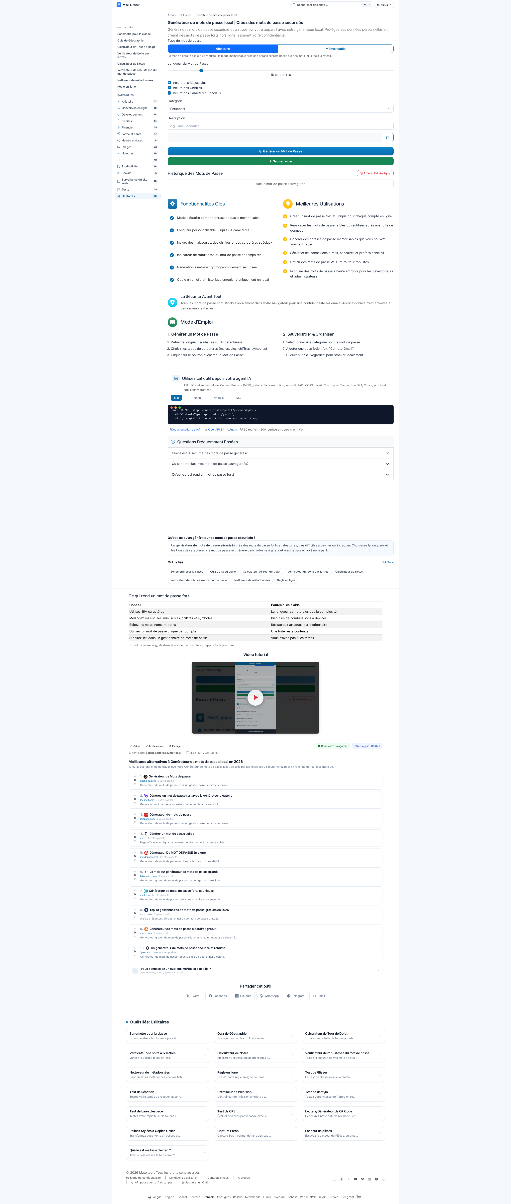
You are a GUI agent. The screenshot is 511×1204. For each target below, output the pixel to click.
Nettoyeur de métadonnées (135, 80)
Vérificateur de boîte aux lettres (133, 55)
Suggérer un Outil (196, 1182)
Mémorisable (336, 49)
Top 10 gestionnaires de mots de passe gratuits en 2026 (189, 910)
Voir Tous (388, 562)
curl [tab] (176, 397)
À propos (244, 1177)
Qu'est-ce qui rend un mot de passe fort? (203, 474)
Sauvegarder (282, 161)
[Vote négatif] (135, 784)
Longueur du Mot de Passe (188, 63)
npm (234, 429)
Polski (304, 1197)
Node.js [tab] (219, 397)
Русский (279, 1197)
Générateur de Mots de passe (170, 776)
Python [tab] (196, 397)
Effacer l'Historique (376, 173)
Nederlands (252, 1197)
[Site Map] (334, 1179)
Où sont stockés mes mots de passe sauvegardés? (210, 464)
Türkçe (333, 1197)
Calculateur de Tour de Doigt (136, 46)
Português (224, 1197)
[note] (369, 1179)
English (169, 1197)
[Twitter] (362, 1179)
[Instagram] (341, 1179)
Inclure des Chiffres (187, 88)
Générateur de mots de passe (170, 814)
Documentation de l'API (186, 429)
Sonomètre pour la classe (134, 34)
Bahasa (292, 1197)
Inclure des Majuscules (189, 83)
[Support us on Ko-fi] (383, 1179)
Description (176, 118)
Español (182, 1197)
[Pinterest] (376, 1179)
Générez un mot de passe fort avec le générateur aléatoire (191, 795)
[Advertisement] (281, 508)
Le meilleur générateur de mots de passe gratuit (184, 872)
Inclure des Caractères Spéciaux (196, 93)
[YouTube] (355, 1179)
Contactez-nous (218, 1177)
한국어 (322, 1197)
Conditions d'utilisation (183, 1177)
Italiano (238, 1197)
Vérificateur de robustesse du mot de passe (136, 71)
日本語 (267, 1197)
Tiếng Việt (347, 1197)
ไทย (359, 1197)
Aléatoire (223, 49)
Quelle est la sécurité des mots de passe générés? (210, 453)
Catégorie (175, 101)
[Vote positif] (135, 776)
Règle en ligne (126, 86)
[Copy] (388, 137)
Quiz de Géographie (130, 40)
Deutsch (194, 1197)
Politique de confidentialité (143, 1177)
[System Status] (348, 1179)
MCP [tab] (239, 397)
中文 (313, 1197)
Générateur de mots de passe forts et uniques (181, 891)
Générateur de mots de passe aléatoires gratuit (183, 929)
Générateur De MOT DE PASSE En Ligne (178, 852)
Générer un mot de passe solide (172, 834)
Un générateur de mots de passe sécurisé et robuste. (188, 948)
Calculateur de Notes (131, 63)
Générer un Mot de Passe (282, 151)
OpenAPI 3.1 (216, 429)
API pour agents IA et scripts (153, 1182)
